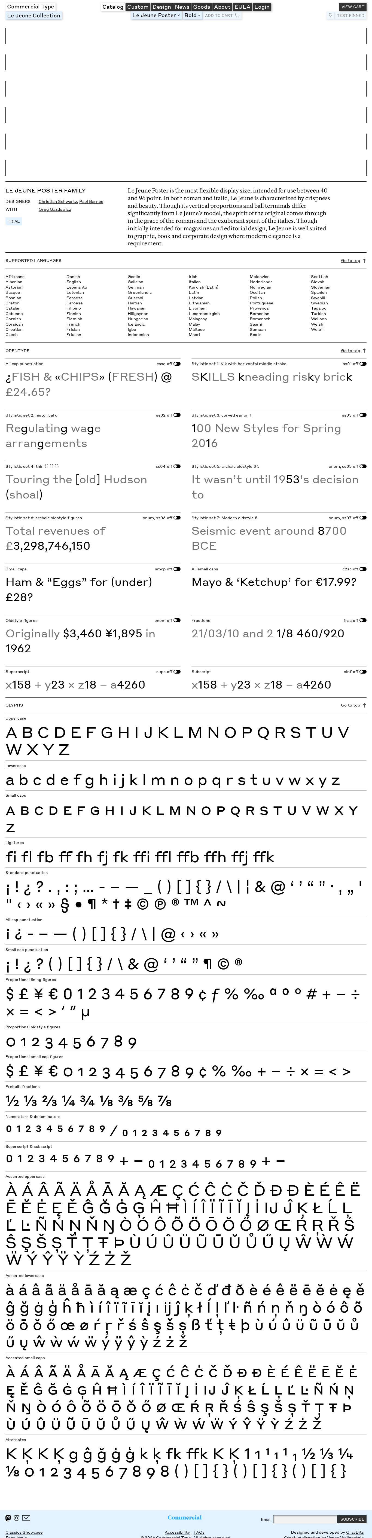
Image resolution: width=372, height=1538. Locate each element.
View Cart (352, 6)
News (182, 6)
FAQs (199, 1532)
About (222, 6)
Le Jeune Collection (33, 15)
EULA (242, 6)
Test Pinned (350, 15)
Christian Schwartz (58, 201)
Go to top (350, 260)
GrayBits (355, 1532)
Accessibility (177, 1532)
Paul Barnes (91, 201)
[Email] (26, 1518)
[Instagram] (16, 1518)
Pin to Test (330, 15)
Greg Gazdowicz (55, 209)
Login (262, 6)
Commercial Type (30, 6)
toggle (180, 15)
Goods (201, 6)
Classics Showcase (24, 1532)
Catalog (112, 6)
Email (266, 1519)
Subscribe (352, 1519)
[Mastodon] (8, 1518)
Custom (138, 6)
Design (162, 6)
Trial (14, 221)
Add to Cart (219, 15)
